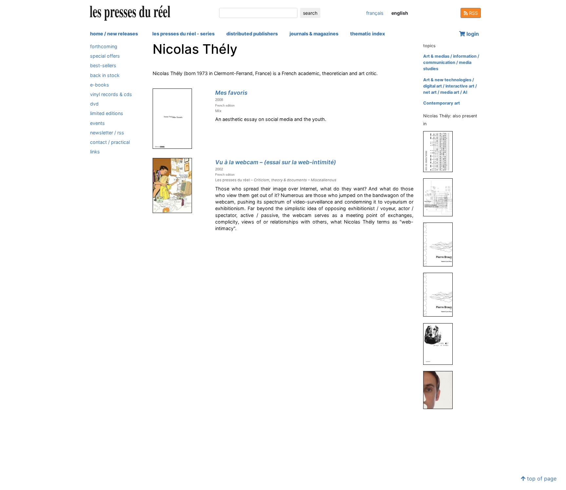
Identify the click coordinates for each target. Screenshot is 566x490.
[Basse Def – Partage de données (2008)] (440, 343)
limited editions (106, 113)
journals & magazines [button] (314, 33)
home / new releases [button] (114, 33)
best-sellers (103, 65)
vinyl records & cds (111, 94)
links (95, 151)
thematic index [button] (367, 33)
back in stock (105, 75)
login (472, 33)
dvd (94, 104)
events (97, 123)
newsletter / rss (107, 132)
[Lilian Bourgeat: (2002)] (440, 389)
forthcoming (103, 46)
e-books (99, 85)
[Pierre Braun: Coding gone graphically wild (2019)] (440, 197)
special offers (105, 56)
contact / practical (110, 142)
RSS (473, 13)
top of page (541, 478)
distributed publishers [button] (252, 33)
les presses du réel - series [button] (183, 33)
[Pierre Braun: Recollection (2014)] (440, 244)
